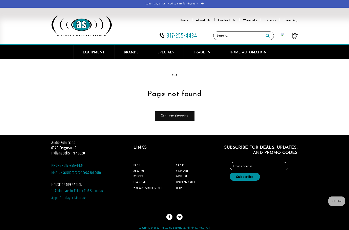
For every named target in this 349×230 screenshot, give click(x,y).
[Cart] (291, 36)
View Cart (182, 170)
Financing (291, 20)
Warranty (250, 20)
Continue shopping (174, 115)
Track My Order (186, 182)
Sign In (180, 164)
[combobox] (237, 36)
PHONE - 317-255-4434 (67, 166)
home (137, 164)
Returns (270, 20)
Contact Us (226, 20)
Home (184, 20)
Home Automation (248, 52)
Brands (131, 52)
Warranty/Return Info (148, 188)
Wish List (181, 176)
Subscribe (244, 176)
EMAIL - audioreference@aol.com (76, 173)
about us (139, 170)
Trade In (202, 52)
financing (140, 182)
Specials (166, 52)
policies (138, 176)
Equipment (94, 52)
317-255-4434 (182, 35)
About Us (203, 20)
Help (179, 188)
